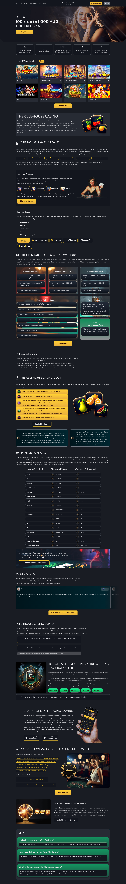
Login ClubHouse (41, 424)
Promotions (24, 3)
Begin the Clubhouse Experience (34, 563)
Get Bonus (63, 343)
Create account (95, 3)
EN (44, 3)
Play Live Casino (26, 201)
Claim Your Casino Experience (63, 613)
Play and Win (63, 792)
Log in (18, 3)
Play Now (24, 32)
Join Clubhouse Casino (66, 820)
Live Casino (33, 3)
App (40, 3)
